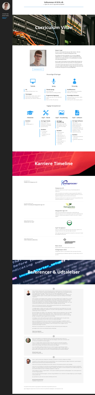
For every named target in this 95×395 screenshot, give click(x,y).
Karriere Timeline (5, 15)
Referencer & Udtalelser (4, 18)
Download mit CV (38, 69)
